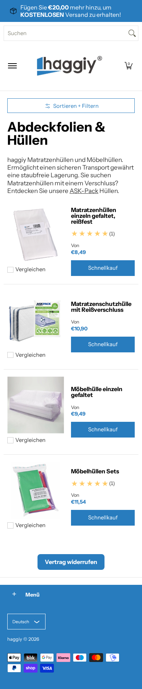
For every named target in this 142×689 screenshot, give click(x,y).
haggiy (14, 639)
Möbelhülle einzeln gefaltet (96, 391)
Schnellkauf (103, 268)
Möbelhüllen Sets (95, 471)
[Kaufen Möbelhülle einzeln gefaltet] (35, 405)
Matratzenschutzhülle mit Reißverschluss (101, 306)
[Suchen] (132, 33)
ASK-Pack (84, 190)
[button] (128, 66)
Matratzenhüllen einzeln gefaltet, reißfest (93, 215)
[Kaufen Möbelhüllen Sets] (35, 490)
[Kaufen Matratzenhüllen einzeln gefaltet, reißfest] (35, 234)
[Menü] (12, 66)
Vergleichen (30, 269)
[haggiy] (69, 66)
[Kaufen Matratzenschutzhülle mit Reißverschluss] (35, 320)
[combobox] (65, 33)
